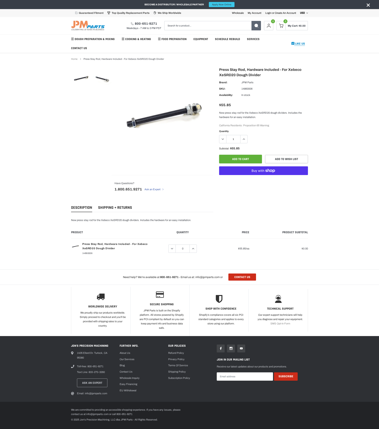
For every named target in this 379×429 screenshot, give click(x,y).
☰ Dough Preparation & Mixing (93, 39)
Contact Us (79, 48)
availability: (226, 95)
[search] (256, 25)
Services (253, 39)
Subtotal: (224, 148)
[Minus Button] (222, 139)
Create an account (285, 13)
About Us (125, 353)
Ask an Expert (152, 189)
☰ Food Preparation (172, 39)
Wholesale (238, 13)
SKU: (222, 88)
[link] (81, 78)
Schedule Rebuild (227, 39)
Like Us (299, 44)
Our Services (127, 359)
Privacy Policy (176, 359)
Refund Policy (176, 353)
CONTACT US (242, 277)
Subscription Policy (179, 378)
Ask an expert (92, 383)
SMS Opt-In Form (280, 323)
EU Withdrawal (128, 390)
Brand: (223, 82)
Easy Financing (128, 384)
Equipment (200, 39)
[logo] (89, 26)
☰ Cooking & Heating (136, 39)
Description (81, 207)
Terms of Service (178, 365)
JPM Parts (247, 82)
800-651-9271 (146, 23)
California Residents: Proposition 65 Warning (244, 125)
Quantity (224, 131)
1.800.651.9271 (128, 189)
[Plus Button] (243, 139)
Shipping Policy (177, 371)
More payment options (263, 180)
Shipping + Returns (115, 207)
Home (74, 59)
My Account (254, 13)
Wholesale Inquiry (130, 378)
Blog (122, 365)
